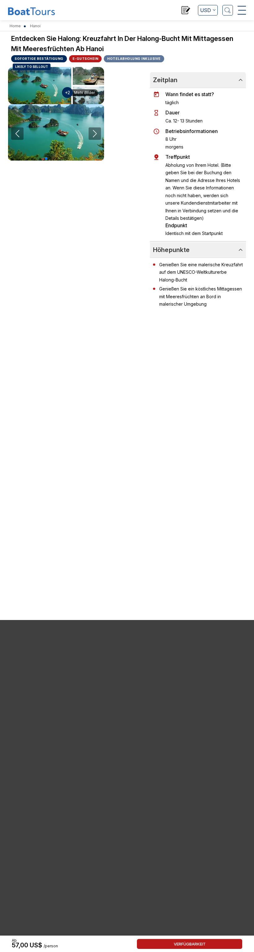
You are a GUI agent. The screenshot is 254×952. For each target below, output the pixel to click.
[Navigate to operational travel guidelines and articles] (186, 11)
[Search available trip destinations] (227, 10)
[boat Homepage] (31, 11)
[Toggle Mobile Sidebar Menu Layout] (242, 10)
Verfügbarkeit (190, 943)
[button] (46, 158)
